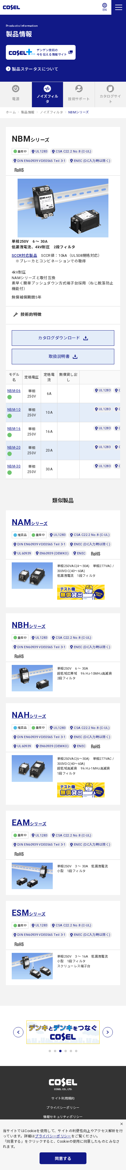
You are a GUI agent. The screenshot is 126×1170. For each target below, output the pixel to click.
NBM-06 (14, 391)
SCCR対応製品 (24, 255)
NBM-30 (14, 466)
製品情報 (27, 112)
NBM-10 (14, 410)
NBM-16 (14, 429)
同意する (63, 1158)
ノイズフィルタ (51, 112)
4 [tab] (65, 1051)
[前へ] (18, 1032)
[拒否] (121, 1123)
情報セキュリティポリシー (63, 1117)
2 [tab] (55, 1051)
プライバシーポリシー (53, 1136)
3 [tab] (60, 1051)
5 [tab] (71, 1051)
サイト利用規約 (63, 1098)
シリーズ (30, 522)
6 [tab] (76, 1051)
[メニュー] (118, 7)
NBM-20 (14, 447)
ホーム (11, 112)
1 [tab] (50, 1051)
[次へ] (108, 1032)
